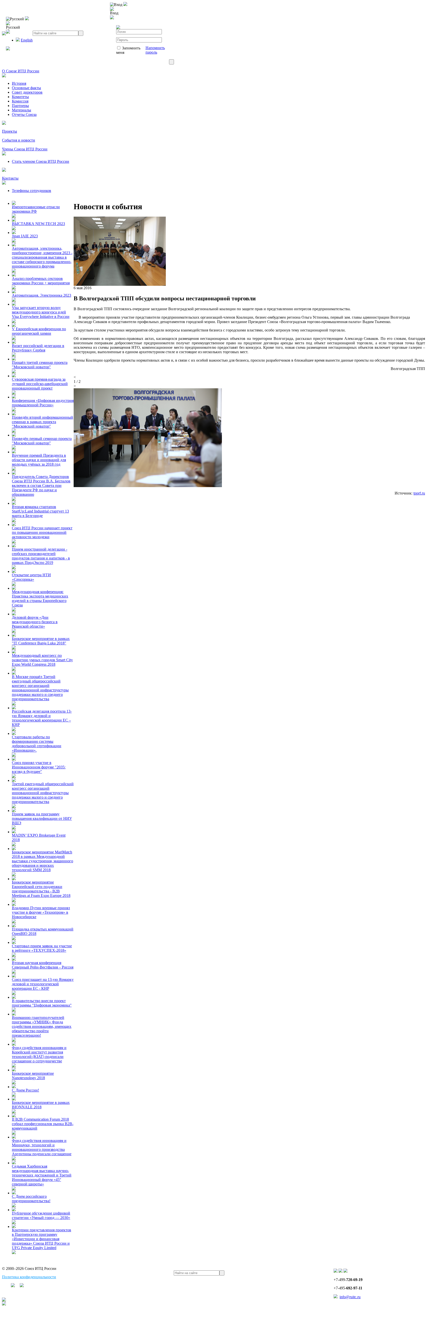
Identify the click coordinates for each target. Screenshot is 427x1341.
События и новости (18, 140)
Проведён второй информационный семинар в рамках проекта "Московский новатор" (42, 421)
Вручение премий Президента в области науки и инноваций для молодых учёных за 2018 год (39, 459)
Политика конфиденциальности (29, 1277)
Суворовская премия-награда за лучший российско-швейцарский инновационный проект (40, 383)
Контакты (10, 178)
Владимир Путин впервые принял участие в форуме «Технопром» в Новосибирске (41, 912)
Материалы (21, 110)
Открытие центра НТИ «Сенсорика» (31, 577)
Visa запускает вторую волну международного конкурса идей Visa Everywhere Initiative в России (40, 312)
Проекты (9, 131)
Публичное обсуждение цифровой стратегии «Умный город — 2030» (41, 1215)
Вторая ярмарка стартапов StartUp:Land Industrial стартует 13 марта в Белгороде (40, 511)
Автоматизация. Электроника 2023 (41, 295)
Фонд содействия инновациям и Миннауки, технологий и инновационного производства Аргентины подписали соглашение (41, 1147)
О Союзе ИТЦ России (20, 71)
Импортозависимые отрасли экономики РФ (36, 209)
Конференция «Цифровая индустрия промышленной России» (43, 402)
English (27, 40)
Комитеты (20, 97)
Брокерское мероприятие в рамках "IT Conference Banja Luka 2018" (41, 641)
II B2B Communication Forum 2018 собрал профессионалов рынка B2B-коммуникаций (42, 1123)
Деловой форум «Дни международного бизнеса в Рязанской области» (35, 621)
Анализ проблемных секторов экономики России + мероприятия (41, 280)
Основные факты (26, 88)
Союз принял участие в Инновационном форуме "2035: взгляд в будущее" (38, 767)
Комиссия (20, 101)
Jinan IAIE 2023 (25, 236)
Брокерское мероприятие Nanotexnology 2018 (33, 1075)
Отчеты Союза (24, 114)
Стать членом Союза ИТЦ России (40, 161)
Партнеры (20, 105)
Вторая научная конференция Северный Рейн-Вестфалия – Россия (42, 965)
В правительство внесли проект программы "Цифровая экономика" (42, 1003)
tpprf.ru (419, 493)
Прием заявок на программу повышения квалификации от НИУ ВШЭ (42, 818)
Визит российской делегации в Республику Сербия (38, 348)
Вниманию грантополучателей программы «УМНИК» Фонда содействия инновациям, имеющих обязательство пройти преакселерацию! (41, 1026)
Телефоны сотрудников (31, 190)
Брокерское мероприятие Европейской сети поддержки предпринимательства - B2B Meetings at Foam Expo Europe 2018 (41, 889)
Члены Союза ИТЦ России (24, 149)
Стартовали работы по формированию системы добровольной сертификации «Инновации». (36, 743)
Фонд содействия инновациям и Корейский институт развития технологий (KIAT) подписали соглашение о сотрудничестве (39, 1054)
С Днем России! (25, 1090)
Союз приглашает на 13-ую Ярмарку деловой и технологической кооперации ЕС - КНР (43, 983)
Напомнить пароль (155, 50)
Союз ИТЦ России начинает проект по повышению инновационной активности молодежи (42, 532)
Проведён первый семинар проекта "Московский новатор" (42, 440)
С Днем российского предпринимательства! (31, 1198)
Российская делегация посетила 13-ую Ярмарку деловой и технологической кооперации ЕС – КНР (42, 718)
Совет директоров (27, 92)
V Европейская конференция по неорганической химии (39, 331)
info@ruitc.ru (350, 1297)
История (19, 83)
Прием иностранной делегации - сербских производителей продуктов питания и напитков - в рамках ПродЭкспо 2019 (41, 556)
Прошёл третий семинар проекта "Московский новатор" (39, 364)
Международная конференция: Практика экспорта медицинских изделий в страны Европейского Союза (40, 598)
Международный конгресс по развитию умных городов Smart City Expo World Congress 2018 (42, 659)
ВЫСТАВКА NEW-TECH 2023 (38, 224)
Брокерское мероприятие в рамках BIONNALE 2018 (41, 1104)
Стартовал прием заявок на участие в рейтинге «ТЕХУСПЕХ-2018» (42, 948)
